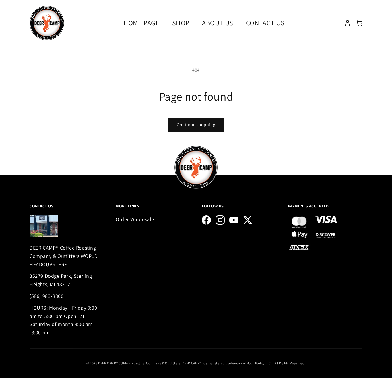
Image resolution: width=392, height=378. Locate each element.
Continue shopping (196, 124)
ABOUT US (217, 22)
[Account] (347, 23)
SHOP (180, 22)
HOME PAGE (141, 22)
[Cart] (359, 23)
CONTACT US (265, 22)
